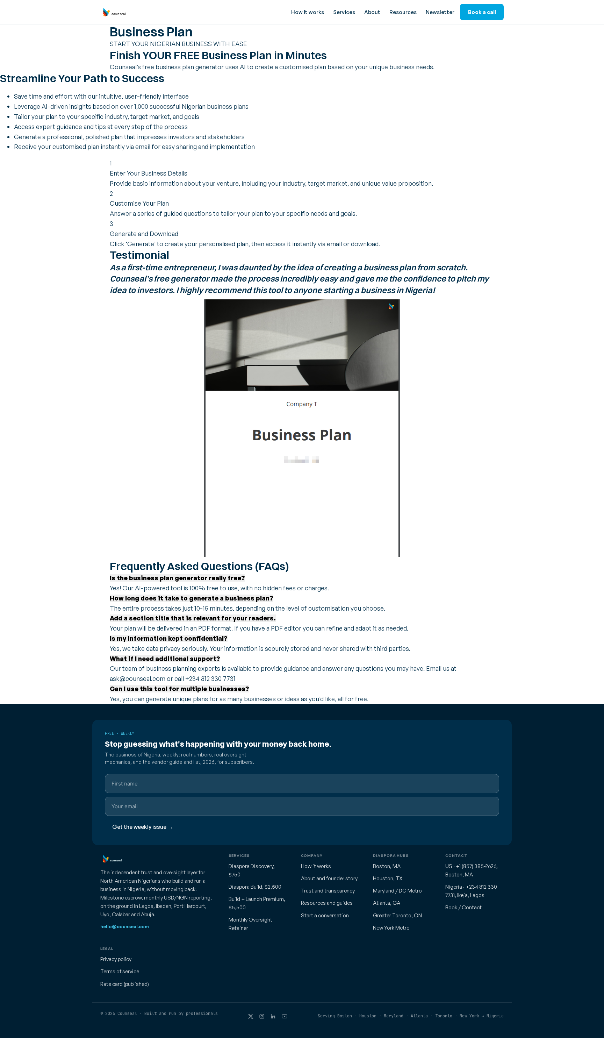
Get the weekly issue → (142, 826)
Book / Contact (463, 907)
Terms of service (119, 971)
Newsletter (440, 12)
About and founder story (329, 878)
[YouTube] (284, 1016)
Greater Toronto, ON (397, 915)
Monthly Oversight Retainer (250, 923)
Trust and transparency (328, 890)
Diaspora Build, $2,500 (255, 886)
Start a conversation (325, 915)
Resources (403, 12)
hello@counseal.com (124, 926)
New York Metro (391, 927)
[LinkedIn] (273, 1016)
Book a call (482, 12)
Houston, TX (388, 878)
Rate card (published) (124, 984)
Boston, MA (387, 866)
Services (344, 12)
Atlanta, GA (386, 903)
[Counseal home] (112, 12)
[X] (250, 1016)
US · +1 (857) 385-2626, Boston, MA (471, 870)
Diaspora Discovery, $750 (252, 870)
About (372, 12)
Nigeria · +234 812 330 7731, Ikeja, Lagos (471, 890)
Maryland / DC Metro (397, 890)
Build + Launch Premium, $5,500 (257, 903)
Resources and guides (327, 903)
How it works (307, 12)
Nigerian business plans (215, 106)
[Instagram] (262, 1016)
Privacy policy (115, 959)
